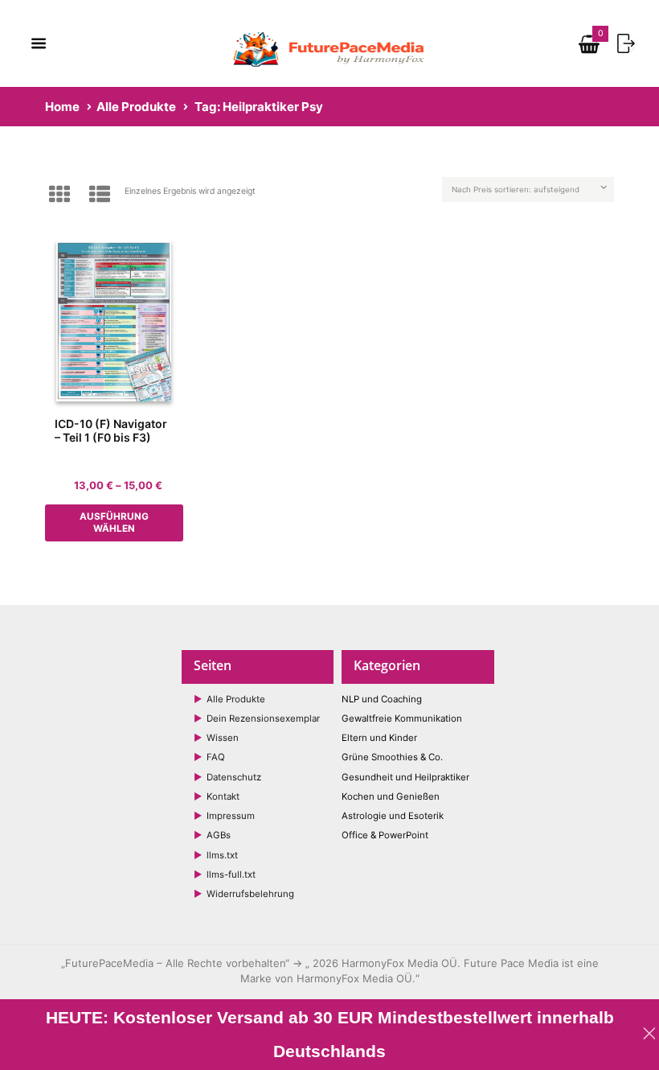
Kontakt (223, 796)
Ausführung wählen (114, 522)
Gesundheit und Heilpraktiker (405, 777)
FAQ (216, 757)
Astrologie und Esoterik (393, 815)
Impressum (231, 815)
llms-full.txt (231, 874)
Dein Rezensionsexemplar (263, 718)
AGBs (219, 835)
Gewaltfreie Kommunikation (402, 718)
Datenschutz (234, 777)
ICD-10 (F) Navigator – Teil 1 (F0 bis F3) (111, 431)
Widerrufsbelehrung (250, 893)
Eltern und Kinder (379, 737)
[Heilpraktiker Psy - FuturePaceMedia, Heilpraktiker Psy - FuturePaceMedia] (114, 321)
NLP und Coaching (382, 699)
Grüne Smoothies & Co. (392, 757)
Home (62, 106)
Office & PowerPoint (385, 835)
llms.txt (222, 855)
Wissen (223, 737)
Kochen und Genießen (391, 796)
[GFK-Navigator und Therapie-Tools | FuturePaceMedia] (329, 35)
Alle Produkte (136, 106)
